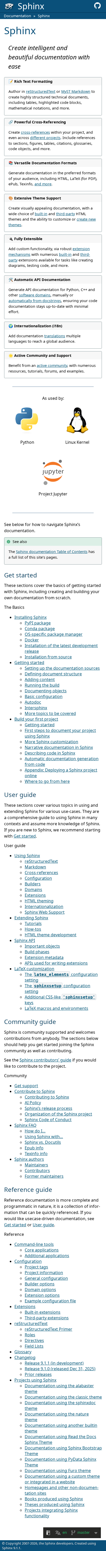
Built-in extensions (42, 1312)
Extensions (35, 895)
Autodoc (33, 702)
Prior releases (38, 1374)
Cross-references (41, 872)
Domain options (40, 1289)
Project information (44, 1272)
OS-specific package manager (54, 634)
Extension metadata (44, 957)
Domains (33, 889)
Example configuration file (50, 1301)
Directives (34, 1340)
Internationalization (44, 906)
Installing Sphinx (30, 617)
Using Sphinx (27, 855)
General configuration (46, 1278)
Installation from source (48, 657)
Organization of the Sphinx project (58, 1114)
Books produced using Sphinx (54, 1499)
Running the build (42, 685)
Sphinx (44, 15)
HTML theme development (50, 935)
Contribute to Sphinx (34, 1091)
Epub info (34, 1148)
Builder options (40, 1284)
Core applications (42, 1250)
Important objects (42, 946)
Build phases (37, 952)
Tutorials (33, 923)
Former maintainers (44, 1176)
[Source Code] (97, 7)
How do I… (35, 1131)
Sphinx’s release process (48, 1108)
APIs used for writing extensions (56, 963)
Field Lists (34, 1346)
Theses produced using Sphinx (54, 1504)
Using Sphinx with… (44, 1136)
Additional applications (47, 1255)
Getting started (29, 662)
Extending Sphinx (31, 918)
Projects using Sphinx (35, 1380)
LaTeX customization (34, 969)
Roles (30, 1335)
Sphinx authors (29, 1159)
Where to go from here (47, 781)
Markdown (35, 867)
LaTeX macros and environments (56, 1008)
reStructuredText (41, 861)
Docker (32, 640)
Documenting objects (46, 691)
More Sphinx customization (51, 742)
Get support (26, 1086)
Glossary (22, 1352)
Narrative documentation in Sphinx (59, 747)
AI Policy (33, 1102)
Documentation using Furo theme (58, 1470)
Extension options (42, 1295)
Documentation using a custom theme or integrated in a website (62, 1479)
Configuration (38, 878)
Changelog (25, 1357)
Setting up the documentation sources (62, 668)
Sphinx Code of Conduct (48, 1119)
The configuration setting (61, 977)
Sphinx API (24, 940)
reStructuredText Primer (48, 1329)
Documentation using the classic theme (63, 1397)
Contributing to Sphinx (47, 1097)
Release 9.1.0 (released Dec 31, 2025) (60, 1369)
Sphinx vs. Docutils (43, 1142)
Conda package (40, 628)
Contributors (37, 1170)
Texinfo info (36, 1153)
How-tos (33, 929)
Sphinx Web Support (45, 912)
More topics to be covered (50, 713)
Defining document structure (53, 674)
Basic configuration (44, 696)
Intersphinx (36, 708)
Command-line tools (34, 1244)
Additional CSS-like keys (60, 999)
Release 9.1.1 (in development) (54, 1363)
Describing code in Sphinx (50, 753)
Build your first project (36, 719)
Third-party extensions (47, 1318)
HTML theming (39, 901)
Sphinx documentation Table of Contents (51, 551)
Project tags (36, 1267)
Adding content (40, 679)
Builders (33, 884)
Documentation (17, 15)
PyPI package (38, 623)
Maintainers (36, 1165)
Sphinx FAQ (25, 1125)
